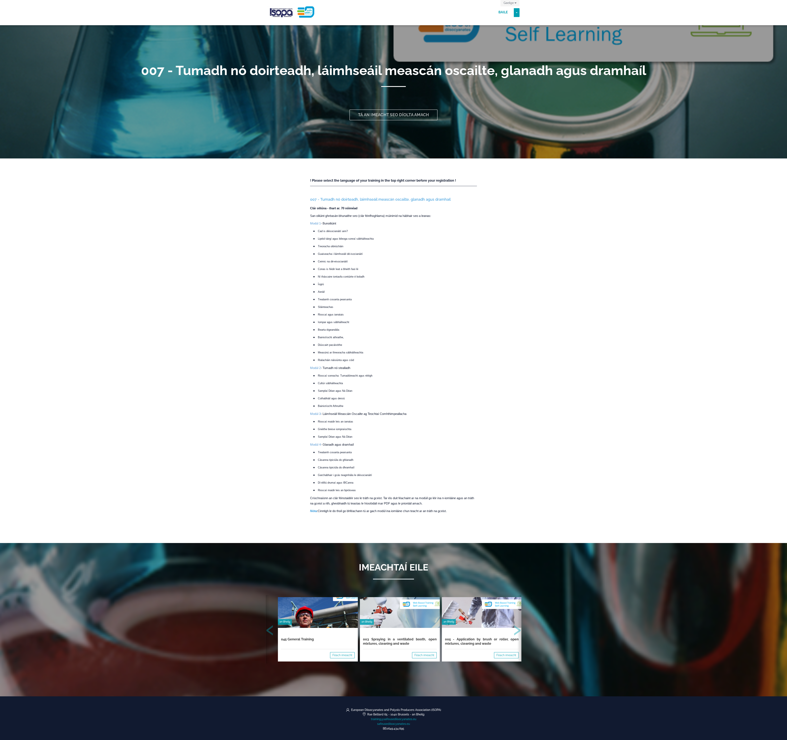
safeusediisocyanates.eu (393, 723)
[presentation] (269, 631)
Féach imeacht (342, 655)
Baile (503, 12)
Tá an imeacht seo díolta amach (393, 114)
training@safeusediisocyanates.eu (393, 719)
